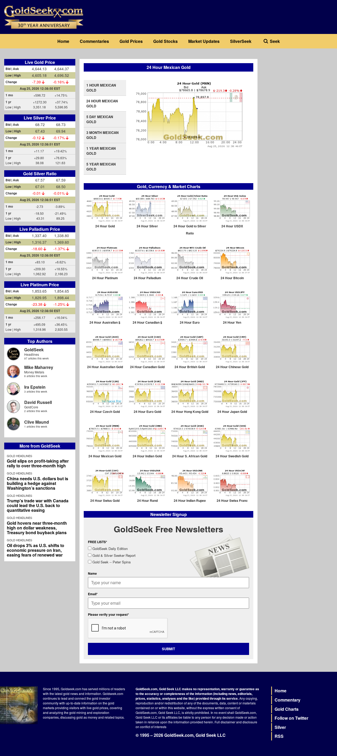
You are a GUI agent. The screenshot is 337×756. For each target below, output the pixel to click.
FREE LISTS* (97, 541)
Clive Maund (36, 422)
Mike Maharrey (38, 367)
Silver (280, 727)
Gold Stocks (165, 41)
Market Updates (204, 41)
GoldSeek (34, 350)
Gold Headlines (19, 456)
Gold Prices (131, 41)
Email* (93, 594)
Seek (275, 41)
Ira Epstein (35, 387)
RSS (279, 736)
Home (63, 41)
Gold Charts (287, 709)
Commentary (287, 700)
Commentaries (94, 41)
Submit (168, 648)
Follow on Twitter (291, 718)
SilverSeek (240, 41)
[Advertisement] (297, 92)
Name (92, 573)
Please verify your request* (108, 614)
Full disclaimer (225, 722)
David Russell (38, 402)
